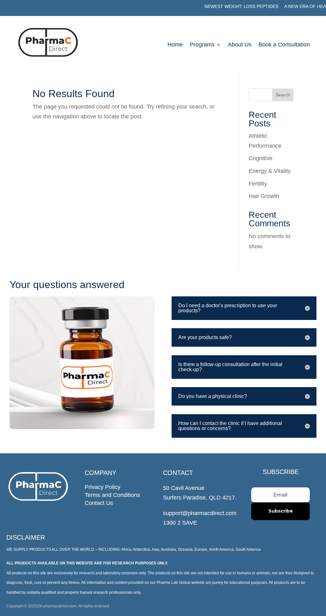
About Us (240, 45)
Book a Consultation (284, 45)
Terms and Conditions (112, 495)
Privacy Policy (102, 487)
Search (283, 94)
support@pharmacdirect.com (200, 513)
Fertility (258, 184)
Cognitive (261, 158)
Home (175, 45)
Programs (202, 45)
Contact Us (99, 503)
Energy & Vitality (270, 171)
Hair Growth (264, 196)
